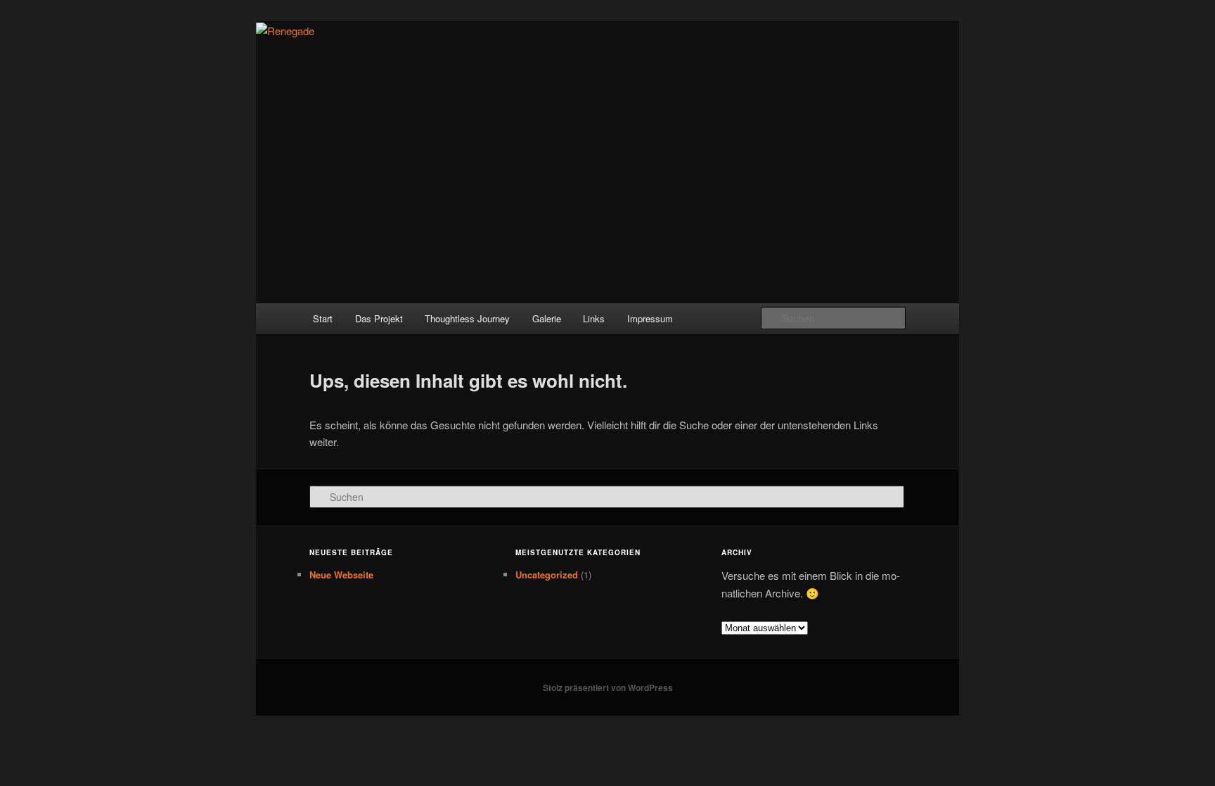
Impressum (650, 318)
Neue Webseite (341, 574)
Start (323, 318)
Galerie (546, 318)
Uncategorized (546, 574)
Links (594, 318)
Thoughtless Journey (467, 318)
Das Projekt (379, 318)
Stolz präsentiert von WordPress (608, 687)
